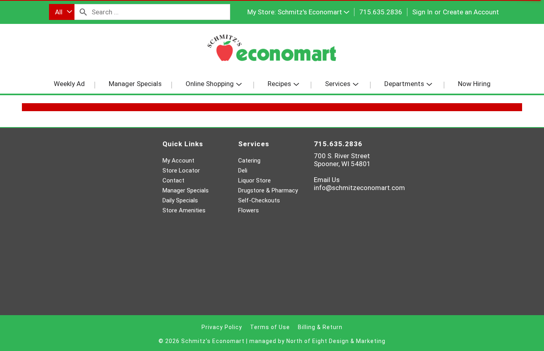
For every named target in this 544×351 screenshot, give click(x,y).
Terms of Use (270, 327)
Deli (242, 170)
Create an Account (471, 12)
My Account (178, 160)
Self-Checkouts (259, 200)
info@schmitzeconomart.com (359, 188)
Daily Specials (180, 200)
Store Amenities (183, 210)
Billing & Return (320, 327)
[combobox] (61, 12)
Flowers (248, 210)
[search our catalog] (83, 12)
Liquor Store (254, 180)
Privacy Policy (222, 327)
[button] (313, 12)
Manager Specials (185, 190)
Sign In (422, 12)
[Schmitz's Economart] (271, 51)
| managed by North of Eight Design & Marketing (315, 341)
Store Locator (181, 170)
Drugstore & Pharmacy (268, 190)
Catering (249, 160)
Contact (173, 180)
